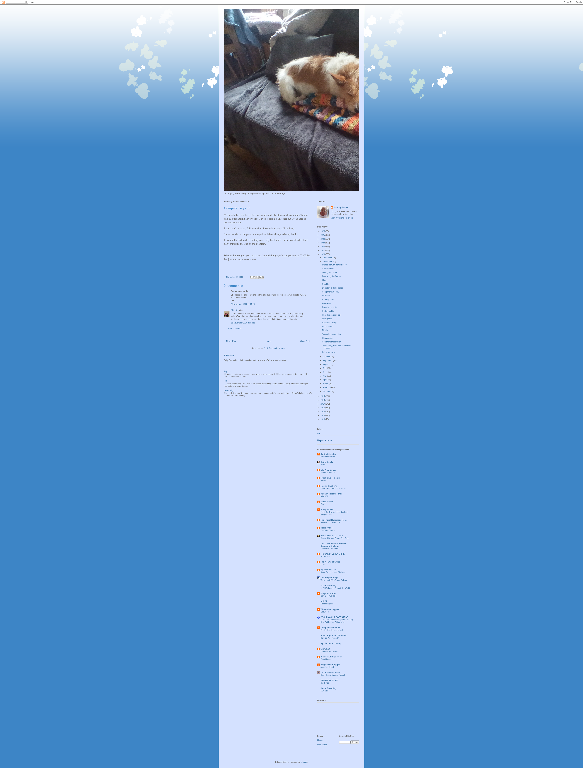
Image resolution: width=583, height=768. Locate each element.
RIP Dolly (229, 355)
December (327, 258)
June (325, 372)
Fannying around (327, 472)
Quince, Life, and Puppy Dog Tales (334, 538)
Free (322, 504)
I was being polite (330, 307)
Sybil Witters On (328, 454)
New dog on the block (331, 315)
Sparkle (325, 284)
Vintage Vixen (327, 509)
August (326, 364)
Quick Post (324, 683)
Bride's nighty (328, 311)
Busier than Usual (327, 457)
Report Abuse (324, 440)
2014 (322, 415)
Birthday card (328, 299)
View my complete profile (342, 218)
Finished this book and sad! (331, 630)
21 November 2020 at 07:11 (243, 323)
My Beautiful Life (328, 570)
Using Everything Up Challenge (333, 572)
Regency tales (327, 528)
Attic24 (323, 601)
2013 (322, 419)
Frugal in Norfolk (328, 593)
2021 (322, 250)
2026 (322, 231)
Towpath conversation (331, 334)
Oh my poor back (329, 272)
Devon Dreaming (328, 585)
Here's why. (229, 390)
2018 (322, 400)
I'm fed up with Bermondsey (334, 265)
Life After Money (328, 470)
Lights (324, 280)
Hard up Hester (341, 207)
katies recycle (326, 502)
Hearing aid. (327, 338)
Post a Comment (235, 328)
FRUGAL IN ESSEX (329, 680)
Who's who (322, 745)
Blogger (304, 762)
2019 (322, 396)
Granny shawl (328, 269)
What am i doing (329, 323)
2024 (322, 239)
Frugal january (326, 659)
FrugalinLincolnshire (330, 478)
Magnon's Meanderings (331, 494)
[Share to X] (257, 277)
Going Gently (326, 462)
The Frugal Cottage (329, 577)
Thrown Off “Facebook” (329, 548)
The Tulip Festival (327, 530)
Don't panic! (327, 319)
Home (268, 341)
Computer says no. (330, 292)
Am (318, 433)
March (326, 384)
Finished (326, 295)
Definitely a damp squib (332, 288)
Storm (322, 465)
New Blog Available (328, 596)
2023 (322, 243)
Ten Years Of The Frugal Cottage (333, 580)
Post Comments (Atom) (274, 348)
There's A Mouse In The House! (333, 488)
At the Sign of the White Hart (333, 635)
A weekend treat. (327, 667)
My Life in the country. (330, 643)
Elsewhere (324, 612)
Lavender (324, 691)
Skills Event (325, 556)
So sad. (323, 480)
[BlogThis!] (254, 277)
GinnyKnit (325, 649)
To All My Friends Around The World (335, 588)
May (325, 376)
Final (322, 564)
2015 (322, 412)
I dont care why (329, 352)
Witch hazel (327, 326)
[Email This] (251, 277)
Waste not (326, 303)
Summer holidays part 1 (330, 522)
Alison (234, 310)
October (327, 357)
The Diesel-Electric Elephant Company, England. (333, 544)
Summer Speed (326, 604)
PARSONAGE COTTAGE (331, 536)
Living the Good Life (330, 627)
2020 (322, 254)
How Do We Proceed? (329, 638)
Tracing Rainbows (328, 486)
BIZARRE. (324, 496)
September (328, 360)
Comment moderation (331, 342)
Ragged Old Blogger (330, 665)
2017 (322, 404)
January (327, 391)
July (325, 368)
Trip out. (227, 371)
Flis (225, 381)
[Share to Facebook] (259, 277)
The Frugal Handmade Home (333, 520)
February (327, 387)
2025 (322, 235)
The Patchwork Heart (330, 672)
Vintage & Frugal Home (331, 657)
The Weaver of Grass (330, 562)
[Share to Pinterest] (262, 277)
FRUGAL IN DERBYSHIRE (332, 554)
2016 (322, 408)
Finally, (325, 330)
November (327, 261)
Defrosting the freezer (331, 276)
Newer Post (231, 341)
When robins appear (329, 609)
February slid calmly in (329, 651)
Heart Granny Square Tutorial (332, 675)
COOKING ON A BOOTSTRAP (334, 617)
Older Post (305, 341)
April (325, 380)
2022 (322, 246)
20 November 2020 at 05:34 (243, 304)
